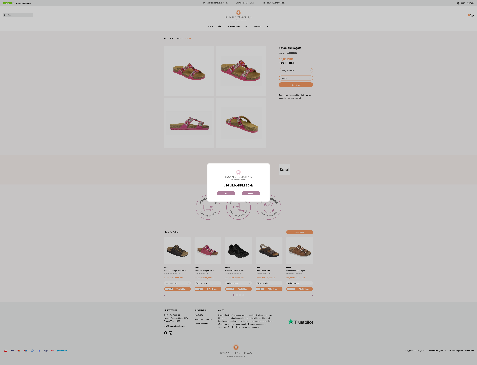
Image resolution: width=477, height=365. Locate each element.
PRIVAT (251, 193)
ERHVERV (226, 193)
